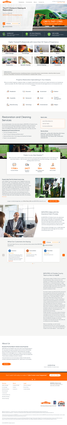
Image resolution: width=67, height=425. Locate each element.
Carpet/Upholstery (44, 73)
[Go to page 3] (34, 263)
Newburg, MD (57, 134)
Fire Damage (4, 387)
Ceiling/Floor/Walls (52, 73)
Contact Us (41, 2)
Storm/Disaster (5, 390)
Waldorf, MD (43, 133)
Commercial (29, 2)
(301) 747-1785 (61, 2)
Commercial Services (47, 126)
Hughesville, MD (44, 136)
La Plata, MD (50, 133)
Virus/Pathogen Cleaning (25, 73)
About (35, 2)
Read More (6, 364)
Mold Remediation (5, 389)
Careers (14, 387)
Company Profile (16, 385)
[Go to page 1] (32, 263)
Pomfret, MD (60, 136)
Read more (10, 261)
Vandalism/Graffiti (33, 74)
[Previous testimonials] (3, 255)
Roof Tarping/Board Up (25, 74)
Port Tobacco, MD (52, 136)
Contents (39, 74)
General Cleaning (5, 398)
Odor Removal (17, 74)
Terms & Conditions (27, 385)
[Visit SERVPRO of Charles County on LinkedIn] (32, 379)
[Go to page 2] (33, 263)
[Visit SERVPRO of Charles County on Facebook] (34, 379)
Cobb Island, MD (44, 137)
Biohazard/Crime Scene (15, 73)
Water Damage (5, 385)
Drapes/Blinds (11, 74)
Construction (4, 392)
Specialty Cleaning (5, 396)
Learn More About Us (47, 121)
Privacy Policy (26, 387)
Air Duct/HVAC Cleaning (35, 73)
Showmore (4, 196)
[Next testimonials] (63, 255)
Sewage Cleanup (7, 73)
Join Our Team (45, 123)
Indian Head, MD (49, 134)
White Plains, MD (57, 133)
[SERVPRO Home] (7, 2)
